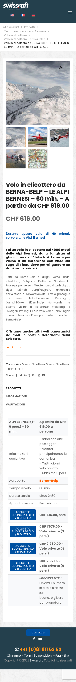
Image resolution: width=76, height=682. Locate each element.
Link (66, 655)
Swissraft (36, 660)
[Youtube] (40, 639)
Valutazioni (15, 404)
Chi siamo (14, 655)
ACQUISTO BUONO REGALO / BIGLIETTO (23, 515)
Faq (58, 655)
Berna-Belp (48, 480)
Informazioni (16, 396)
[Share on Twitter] (21, 375)
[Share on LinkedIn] (25, 375)
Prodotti (13, 388)
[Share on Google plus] (34, 375)
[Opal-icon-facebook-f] (34, 639)
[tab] (38, 390)
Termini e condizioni (38, 655)
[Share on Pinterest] (39, 375)
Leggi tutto (13, 347)
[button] (38, 632)
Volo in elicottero (33, 364)
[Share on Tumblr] (29, 375)
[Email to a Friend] (43, 375)
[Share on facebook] (17, 375)
